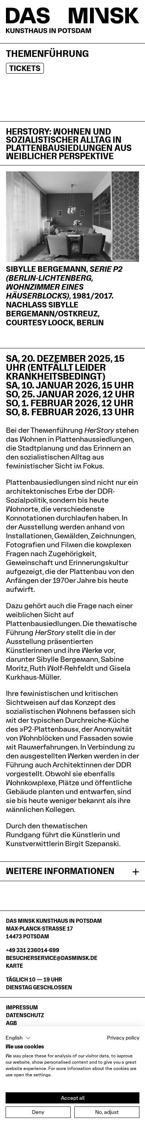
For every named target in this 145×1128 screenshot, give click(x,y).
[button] (18, 1038)
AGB (11, 1023)
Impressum (22, 1007)
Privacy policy (123, 1038)
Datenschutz (25, 1015)
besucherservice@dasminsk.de (51, 958)
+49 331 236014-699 (32, 950)
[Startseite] (72, 20)
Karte (14, 966)
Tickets (25, 68)
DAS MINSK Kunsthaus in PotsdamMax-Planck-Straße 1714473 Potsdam (54, 929)
